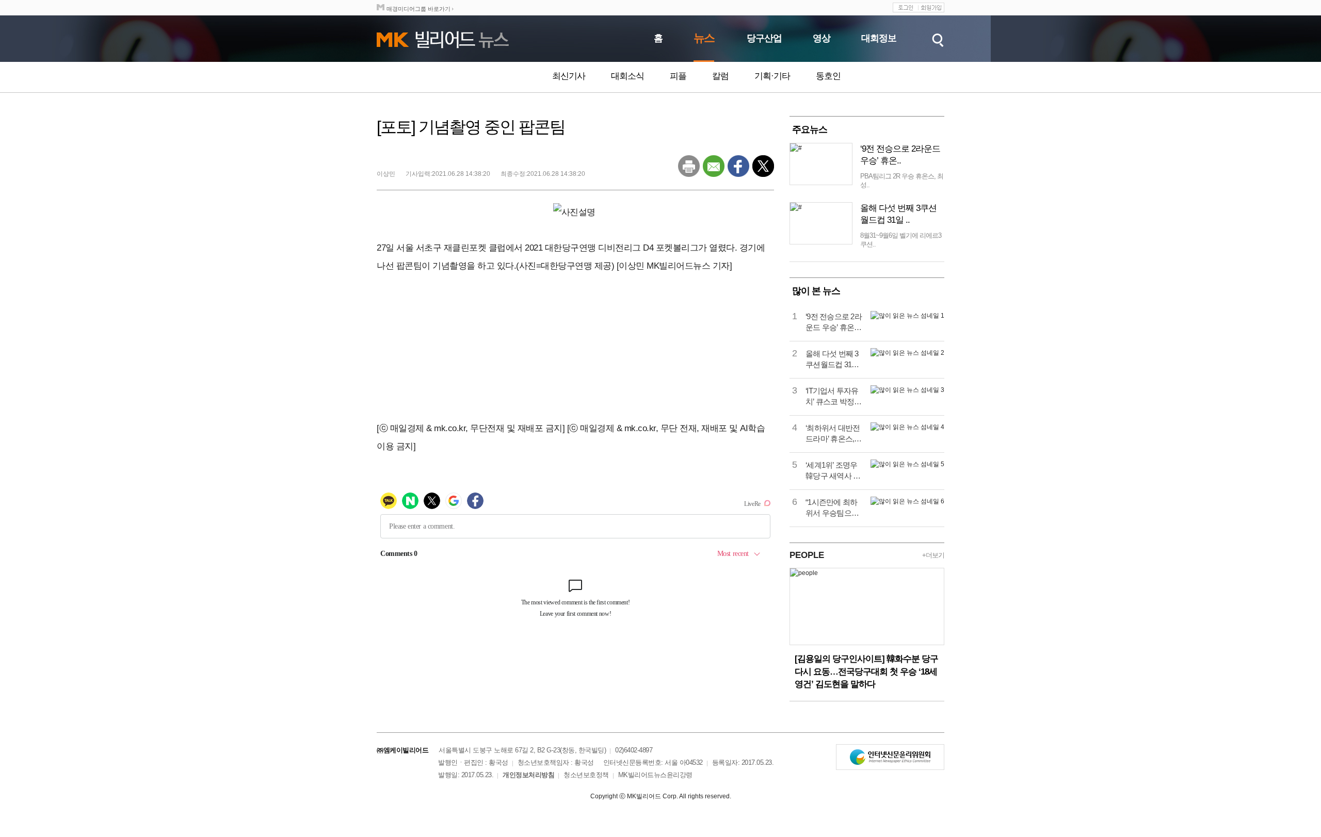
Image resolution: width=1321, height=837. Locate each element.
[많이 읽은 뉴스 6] (907, 501)
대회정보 (878, 38)
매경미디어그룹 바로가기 (418, 9)
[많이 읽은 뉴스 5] (907, 464)
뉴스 (704, 37)
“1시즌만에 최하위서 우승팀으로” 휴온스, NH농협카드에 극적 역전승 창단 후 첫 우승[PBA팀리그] (833, 508)
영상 (821, 38)
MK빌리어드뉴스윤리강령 (655, 775)
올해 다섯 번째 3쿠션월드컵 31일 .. (898, 214)
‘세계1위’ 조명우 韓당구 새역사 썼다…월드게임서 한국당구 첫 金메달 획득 (833, 471)
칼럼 (720, 76)
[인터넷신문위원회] (890, 757)
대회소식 (627, 76)
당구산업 (764, 38)
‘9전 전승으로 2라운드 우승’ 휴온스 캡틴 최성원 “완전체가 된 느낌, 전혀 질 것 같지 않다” (834, 322)
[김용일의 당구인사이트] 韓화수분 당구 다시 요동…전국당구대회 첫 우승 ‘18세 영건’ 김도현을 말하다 (866, 671)
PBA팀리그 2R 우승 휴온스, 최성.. (901, 180)
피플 (678, 76)
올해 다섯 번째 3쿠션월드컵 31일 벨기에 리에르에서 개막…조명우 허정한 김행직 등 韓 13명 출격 (833, 359)
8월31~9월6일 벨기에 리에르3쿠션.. (900, 240)
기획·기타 (772, 76)
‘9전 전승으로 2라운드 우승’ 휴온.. (900, 155)
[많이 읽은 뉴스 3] (907, 389)
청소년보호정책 (586, 775)
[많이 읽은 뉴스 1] (907, 315)
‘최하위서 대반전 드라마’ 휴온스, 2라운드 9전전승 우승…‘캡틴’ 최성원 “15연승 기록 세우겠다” (833, 433)
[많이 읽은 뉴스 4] (907, 427)
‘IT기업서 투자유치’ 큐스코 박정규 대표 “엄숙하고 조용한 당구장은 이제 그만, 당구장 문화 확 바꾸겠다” (834, 396)
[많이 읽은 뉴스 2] (907, 352)
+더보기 (933, 555)
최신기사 (568, 76)
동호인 (828, 76)
